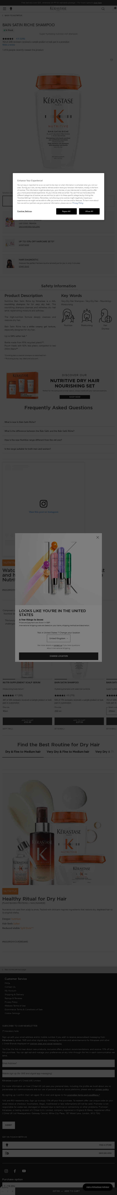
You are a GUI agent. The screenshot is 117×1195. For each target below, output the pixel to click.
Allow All (89, 211)
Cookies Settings (24, 211)
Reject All (66, 211)
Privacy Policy (78, 203)
